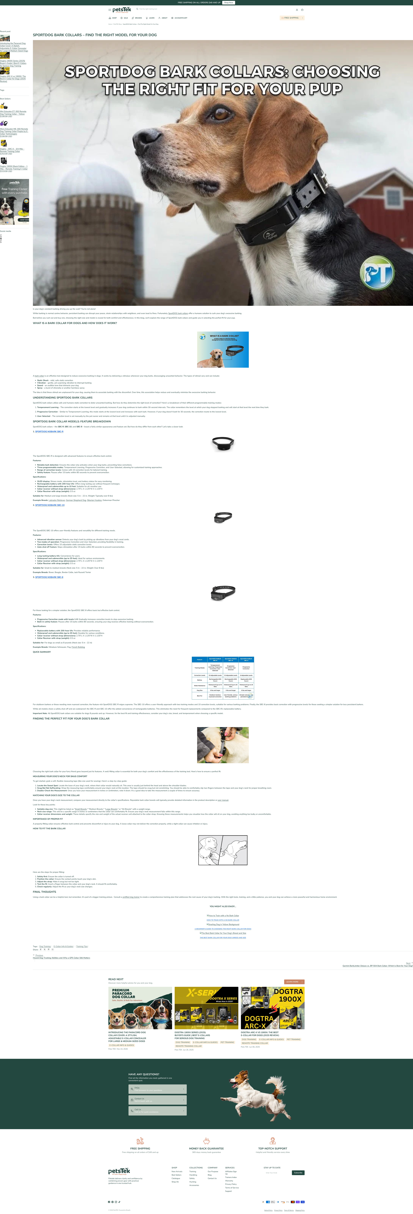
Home (110, 24)
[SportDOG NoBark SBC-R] (223, 451)
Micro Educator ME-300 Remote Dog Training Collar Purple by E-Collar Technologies (14, 131)
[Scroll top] (410, 1211)
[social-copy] (52, 949)
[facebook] (14, 235)
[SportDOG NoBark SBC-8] (223, 606)
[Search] (136, 9)
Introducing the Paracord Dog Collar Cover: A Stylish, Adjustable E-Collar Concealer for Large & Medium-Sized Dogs (14, 47)
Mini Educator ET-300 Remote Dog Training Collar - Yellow (13, 112)
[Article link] (140, 1008)
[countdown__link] (292, 18)
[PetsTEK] (122, 9)
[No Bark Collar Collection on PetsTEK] (223, 367)
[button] (302, 10)
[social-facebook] (40, 949)
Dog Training (45, 946)
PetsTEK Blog (117, 24)
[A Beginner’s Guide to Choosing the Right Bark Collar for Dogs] (223, 924)
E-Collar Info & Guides (63, 946)
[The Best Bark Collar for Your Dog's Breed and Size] (223, 933)
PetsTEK (115, 1210)
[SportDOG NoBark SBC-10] (223, 526)
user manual (223, 800)
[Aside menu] (110, 10)
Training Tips (82, 946)
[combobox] (155, 9)
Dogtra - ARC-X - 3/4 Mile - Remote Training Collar (12, 150)
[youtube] (14, 239)
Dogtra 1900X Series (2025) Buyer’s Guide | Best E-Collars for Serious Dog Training (13, 63)
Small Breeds (81, 809)
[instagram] (14, 237)
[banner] (14, 224)
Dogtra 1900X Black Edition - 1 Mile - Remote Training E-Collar (14, 167)
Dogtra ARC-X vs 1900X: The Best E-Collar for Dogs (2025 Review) (13, 79)
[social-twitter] (44, 949)
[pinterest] (14, 242)
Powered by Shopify (124, 1210)
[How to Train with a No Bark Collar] (223, 915)
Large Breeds (111, 809)
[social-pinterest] (48, 949)
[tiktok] (14, 240)
